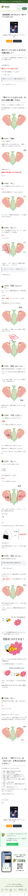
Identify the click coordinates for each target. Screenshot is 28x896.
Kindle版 (9, 41)
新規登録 (24, 8)
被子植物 (4, 108)
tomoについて (2, 890)
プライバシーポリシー (15, 890)
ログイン (19, 8)
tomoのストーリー (6, 890)
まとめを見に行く (13, 844)
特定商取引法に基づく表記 (21, 890)
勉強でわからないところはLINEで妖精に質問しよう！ (13, 1)
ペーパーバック (17, 41)
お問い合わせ (26, 890)
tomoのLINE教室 (10, 890)
